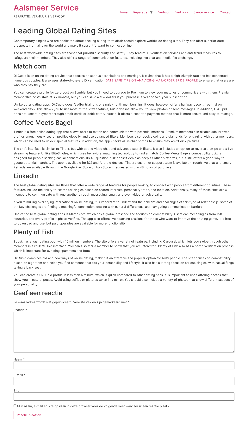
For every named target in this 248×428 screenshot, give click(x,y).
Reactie (20, 309)
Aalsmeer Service (46, 7)
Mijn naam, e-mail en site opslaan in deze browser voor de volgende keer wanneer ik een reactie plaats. (93, 406)
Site (16, 390)
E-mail (19, 374)
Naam (19, 359)
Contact (226, 12)
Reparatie (140, 12)
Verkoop (181, 12)
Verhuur (164, 12)
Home (123, 12)
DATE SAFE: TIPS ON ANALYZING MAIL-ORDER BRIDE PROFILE (151, 80)
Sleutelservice (204, 12)
